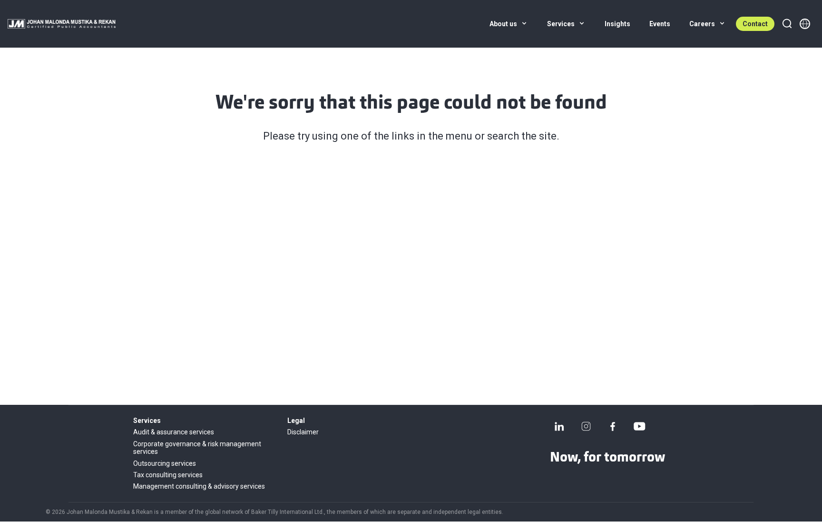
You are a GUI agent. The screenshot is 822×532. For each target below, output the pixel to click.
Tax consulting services (168, 475)
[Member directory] (805, 24)
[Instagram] (586, 426)
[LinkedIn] (559, 426)
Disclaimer (303, 432)
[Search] (786, 23)
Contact (755, 24)
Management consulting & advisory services (199, 486)
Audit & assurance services (173, 432)
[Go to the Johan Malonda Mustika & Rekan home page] (62, 24)
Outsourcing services (164, 463)
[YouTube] (639, 426)
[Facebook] (612, 426)
